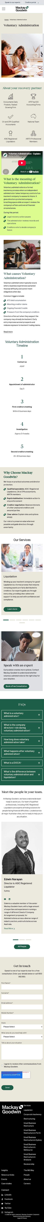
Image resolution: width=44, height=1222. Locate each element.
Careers (27, 1184)
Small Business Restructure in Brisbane (30, 1157)
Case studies (6, 1184)
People (27, 1175)
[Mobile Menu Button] (3, 9)
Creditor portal (30, 2)
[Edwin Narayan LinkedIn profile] (9, 899)
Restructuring (29, 1119)
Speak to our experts (12, 2)
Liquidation (28, 1110)
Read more (8, 332)
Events (4, 1179)
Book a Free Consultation (16, 686)
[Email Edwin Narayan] (5, 899)
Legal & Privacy (22, 1218)
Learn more (12, 609)
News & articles (7, 1175)
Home (7, 19)
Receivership (29, 1164)
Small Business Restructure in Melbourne (30, 1147)
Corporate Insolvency (32, 1115)
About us (27, 1179)
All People (22, 947)
